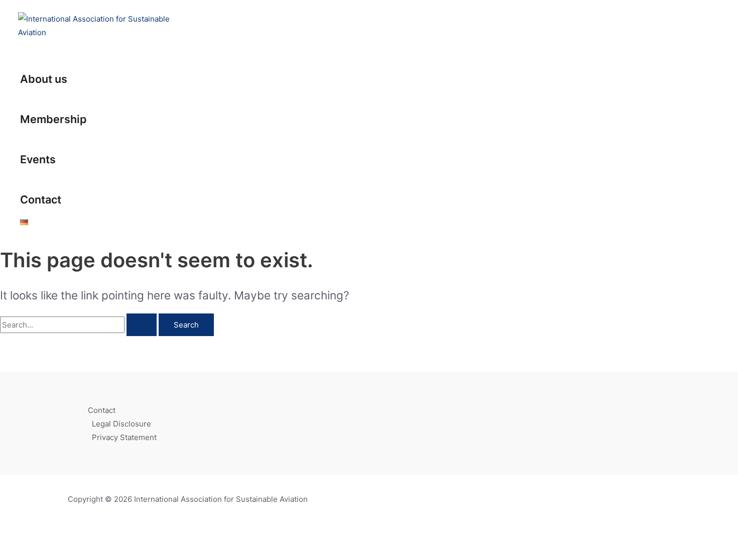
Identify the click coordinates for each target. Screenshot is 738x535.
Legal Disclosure (121, 424)
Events (38, 159)
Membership (53, 119)
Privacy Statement (124, 437)
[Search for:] (79, 325)
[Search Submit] (142, 324)
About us (43, 78)
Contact (40, 199)
